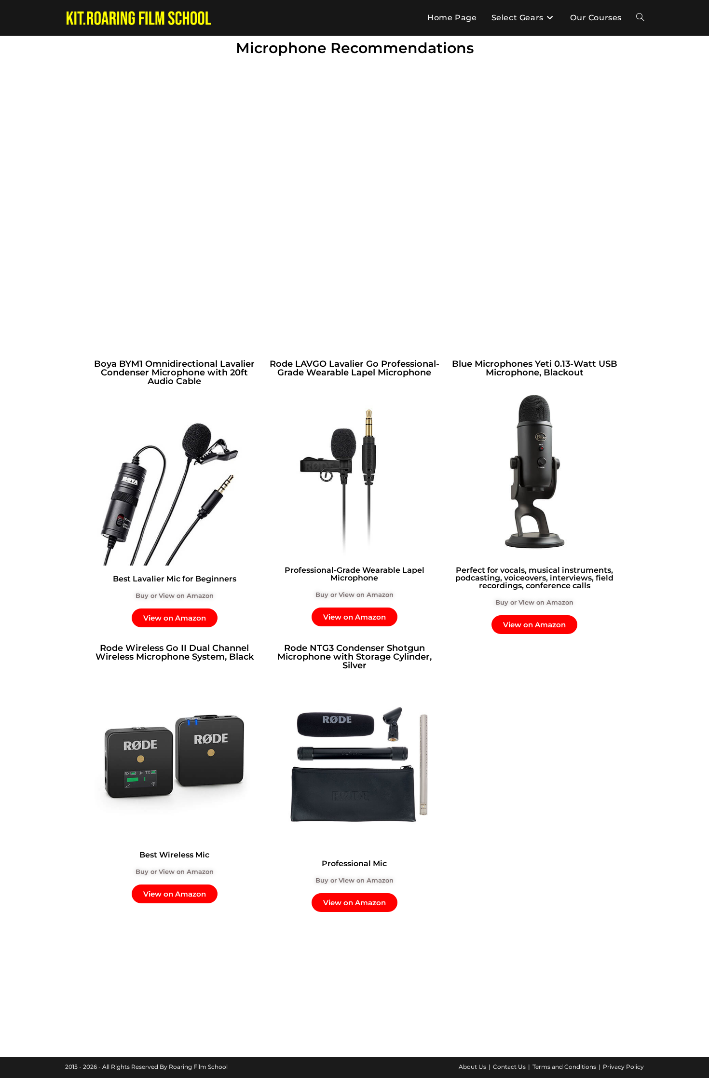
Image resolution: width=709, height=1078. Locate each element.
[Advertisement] (354, 132)
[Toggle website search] (640, 18)
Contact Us (509, 1066)
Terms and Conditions (564, 1066)
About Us (472, 1066)
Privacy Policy (623, 1066)
